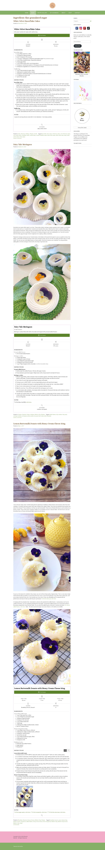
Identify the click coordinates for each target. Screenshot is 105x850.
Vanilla (35, 133)
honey (34, 821)
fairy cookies (59, 414)
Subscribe (77, 46)
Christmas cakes (56, 133)
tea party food (37, 416)
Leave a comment (17, 138)
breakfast (52, 820)
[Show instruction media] (65, 750)
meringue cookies (17, 416)
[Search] (91, 21)
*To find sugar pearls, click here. (22, 812)
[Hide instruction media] (68, 750)
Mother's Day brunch (62, 821)
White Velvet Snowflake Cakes (26, 21)
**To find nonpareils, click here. (39, 812)
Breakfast (20, 820)
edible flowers (53, 414)
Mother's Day (38, 414)
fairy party (64, 414)
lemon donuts (39, 821)
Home (26, 12)
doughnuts (23, 821)
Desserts (23, 133)
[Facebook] (76, 28)
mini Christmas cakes (65, 133)
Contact (77, 12)
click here (28, 402)
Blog (32, 12)
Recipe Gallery (42, 12)
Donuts (29, 820)
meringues (24, 416)
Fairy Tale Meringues (22, 144)
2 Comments (16, 824)
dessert (15, 821)
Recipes (32, 133)
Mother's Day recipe (17, 823)
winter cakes (22, 137)
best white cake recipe (47, 133)
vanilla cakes (33, 135)
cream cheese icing (62, 820)
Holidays (27, 133)
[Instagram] (80, 28)
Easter (28, 414)
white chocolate (47, 416)
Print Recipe (43, 35)
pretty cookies (30, 416)
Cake (19, 133)
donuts (18, 821)
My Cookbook (54, 12)
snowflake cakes (25, 135)
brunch (56, 820)
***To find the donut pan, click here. (56, 812)
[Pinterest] (84, 28)
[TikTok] (88, 28)
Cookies (20, 414)
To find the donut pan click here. (48, 598)
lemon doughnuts (47, 821)
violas (42, 416)
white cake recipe (51, 135)
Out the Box (20, 846)
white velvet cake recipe (61, 135)
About (63, 12)
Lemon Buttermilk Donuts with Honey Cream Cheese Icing (39, 423)
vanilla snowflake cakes (41, 135)
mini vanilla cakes (17, 135)
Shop (70, 12)
